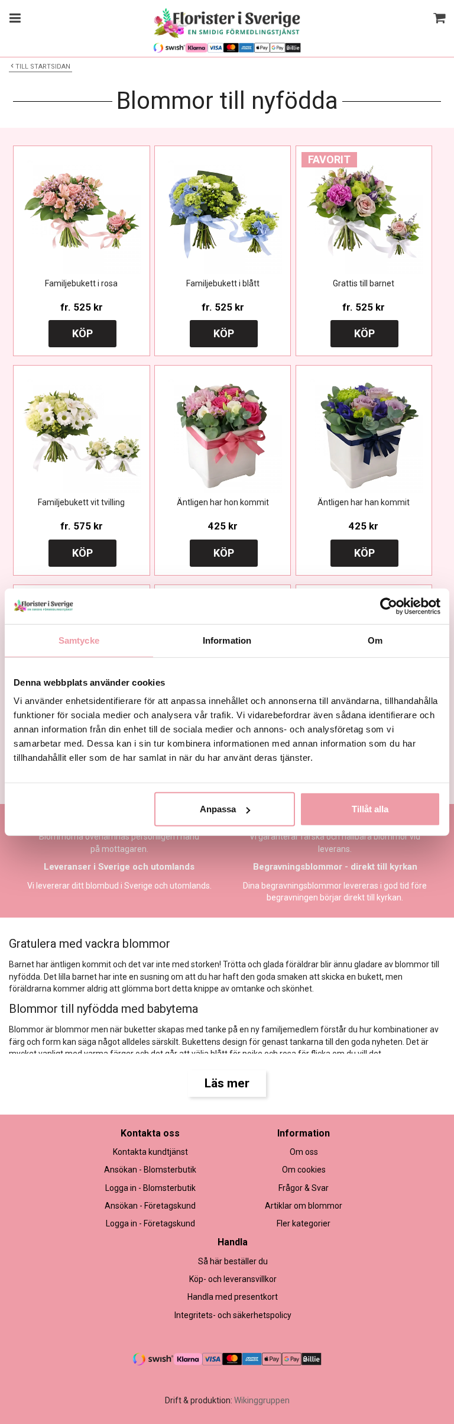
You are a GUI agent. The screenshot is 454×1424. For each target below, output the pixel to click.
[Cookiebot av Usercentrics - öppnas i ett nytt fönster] (388, 606)
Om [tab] (375, 640)
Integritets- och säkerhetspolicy (232, 1315)
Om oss (304, 1152)
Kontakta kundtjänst (150, 1152)
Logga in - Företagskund (150, 1223)
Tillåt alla (370, 809)
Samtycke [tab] (79, 640)
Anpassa (218, 809)
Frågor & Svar (303, 1188)
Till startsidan (42, 66)
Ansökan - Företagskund (150, 1205)
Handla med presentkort (232, 1297)
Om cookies (304, 1169)
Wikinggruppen (262, 1400)
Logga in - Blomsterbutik (150, 1188)
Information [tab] (227, 640)
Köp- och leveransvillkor (233, 1279)
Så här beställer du (233, 1261)
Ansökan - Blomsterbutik (150, 1169)
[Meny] (13, 19)
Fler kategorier (303, 1223)
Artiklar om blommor (303, 1205)
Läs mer (227, 1083)
